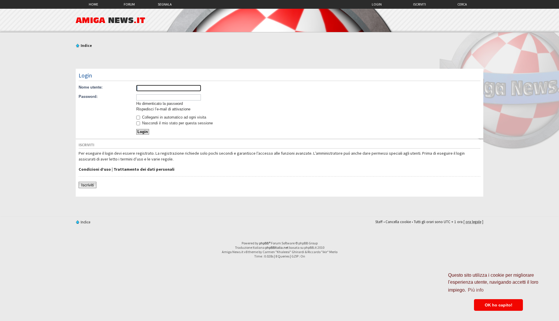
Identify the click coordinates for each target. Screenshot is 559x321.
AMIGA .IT (110, 20)
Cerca (462, 4)
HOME (93, 4)
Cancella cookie (398, 221)
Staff (379, 221)
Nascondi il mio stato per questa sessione (177, 123)
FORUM (129, 4)
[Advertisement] (279, 59)
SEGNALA (165, 4)
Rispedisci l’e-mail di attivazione (163, 109)
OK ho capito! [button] (498, 305)
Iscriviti (419, 4)
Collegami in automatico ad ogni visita (173, 117)
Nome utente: (90, 87)
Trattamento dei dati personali (144, 169)
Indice (86, 45)
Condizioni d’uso (95, 169)
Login (377, 4)
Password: (88, 96)
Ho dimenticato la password (159, 103)
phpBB (264, 243)
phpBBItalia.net (277, 247)
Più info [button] (476, 290)
